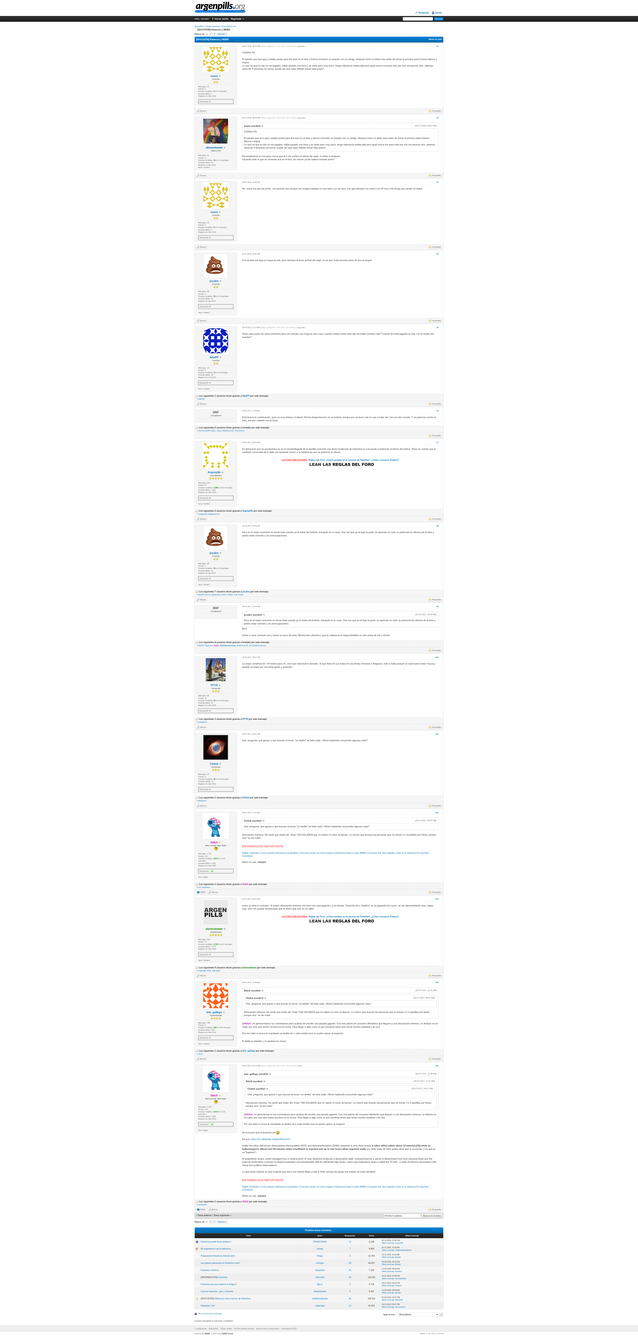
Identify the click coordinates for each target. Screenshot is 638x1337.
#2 (437, 118)
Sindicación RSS (289, 1329)
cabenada (319, 1305)
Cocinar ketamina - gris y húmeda (217, 1291)
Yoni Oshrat (239, 431)
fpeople (398, 1257)
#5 (437, 327)
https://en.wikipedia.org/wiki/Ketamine (270, 1139)
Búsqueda (424, 12)
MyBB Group (227, 1334)
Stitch (300, 1066)
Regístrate (236, 19)
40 (350, 1298)
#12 (436, 813)
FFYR (214, 685)
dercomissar (400, 1307)
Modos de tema (435, 39)
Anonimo (398, 1271)
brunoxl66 (399, 1243)
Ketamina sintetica (210, 1270)
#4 (437, 254)
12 (350, 1241)
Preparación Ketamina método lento (218, 1256)
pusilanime (206, 887)
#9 (437, 606)
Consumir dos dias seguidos (381, 853)
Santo (219, 431)
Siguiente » (222, 34)
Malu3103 (399, 1300)
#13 (436, 899)
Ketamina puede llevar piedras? (216, 1241)
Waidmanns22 (228, 431)
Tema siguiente (221, 1215)
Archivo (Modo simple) (244, 1329)
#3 (437, 182)
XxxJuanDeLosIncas (257, 645)
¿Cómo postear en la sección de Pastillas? (348, 460)
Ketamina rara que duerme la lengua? (219, 1284)
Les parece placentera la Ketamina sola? (220, 1263)
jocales (214, 281)
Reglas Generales (250, 853)
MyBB (207, 1334)
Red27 (224, 595)
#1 (437, 46)
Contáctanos (201, 1329)
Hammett (320, 1277)
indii (213, 971)
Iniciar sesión (222, 19)
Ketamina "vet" (208, 1305)
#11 (437, 734)
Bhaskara (202, 801)
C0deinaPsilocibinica (403, 1250)
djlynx (320, 1284)
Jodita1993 (202, 514)
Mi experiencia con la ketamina (216, 1248)
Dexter (201, 431)
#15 (436, 1066)
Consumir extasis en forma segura (316, 853)
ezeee (214, 76)
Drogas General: (212, 26)
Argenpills (301, 46)
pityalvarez (216, 595)
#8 (437, 526)
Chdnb (214, 763)
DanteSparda (320, 1291)
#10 (436, 657)
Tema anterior (205, 1215)
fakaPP (214, 357)
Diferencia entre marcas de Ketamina (232, 1298)
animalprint (202, 722)
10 (350, 1270)
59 (350, 1263)
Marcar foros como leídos (267, 1329)
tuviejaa (320, 1263)
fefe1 (209, 971)
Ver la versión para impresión (210, 1314)
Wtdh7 (230, 595)
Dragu (320, 1256)
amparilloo (320, 1270)
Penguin (398, 1285)
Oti (209, 595)
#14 (436, 982)
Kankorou (209, 645)
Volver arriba (226, 1329)
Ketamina (222, 1277)
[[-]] (197, 396)
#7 (437, 442)
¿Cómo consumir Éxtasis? (385, 460)
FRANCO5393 (320, 1241)
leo (206, 595)
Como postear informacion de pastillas (279, 853)
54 (350, 1277)
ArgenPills (199, 26)
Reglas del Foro (317, 460)
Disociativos (227, 26)
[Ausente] (219, 842)
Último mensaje (388, 1243)
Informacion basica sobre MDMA (350, 853)
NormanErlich (400, 1279)
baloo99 (201, 399)
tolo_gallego (214, 1012)
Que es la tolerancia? (407, 853)
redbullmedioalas (320, 1298)
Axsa (200, 1054)
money (320, 1248)
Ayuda (438, 12)
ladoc (213, 431)
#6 (437, 411)
